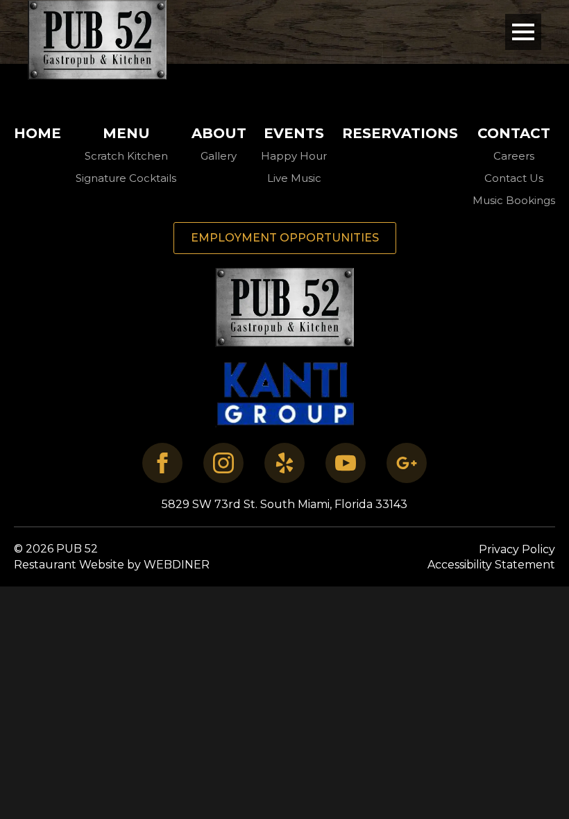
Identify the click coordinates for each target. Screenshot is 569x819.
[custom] (284, 463)
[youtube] (345, 463)
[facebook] (162, 463)
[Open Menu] (523, 32)
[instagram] (223, 463)
